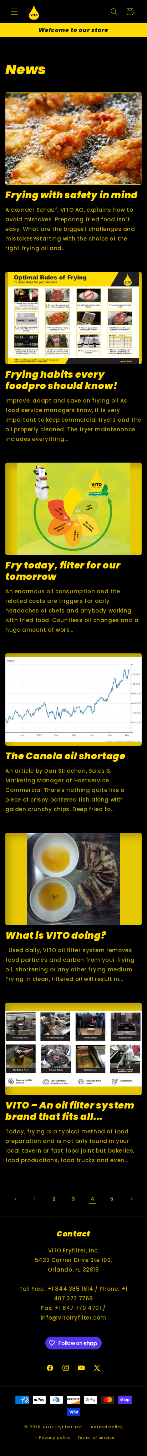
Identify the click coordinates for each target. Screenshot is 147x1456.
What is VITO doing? (55, 935)
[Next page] (131, 1199)
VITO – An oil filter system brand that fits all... (70, 1111)
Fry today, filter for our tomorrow (63, 571)
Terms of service (96, 1437)
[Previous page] (16, 1199)
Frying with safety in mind (71, 195)
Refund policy (106, 1427)
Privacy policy (55, 1437)
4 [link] (93, 1199)
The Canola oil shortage (65, 756)
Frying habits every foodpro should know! (61, 380)
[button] (14, 12)
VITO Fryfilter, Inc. (63, 1427)
